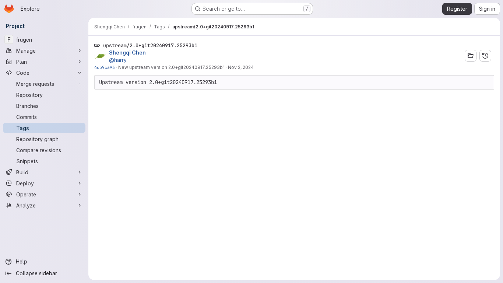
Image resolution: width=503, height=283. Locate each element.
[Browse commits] (485, 56)
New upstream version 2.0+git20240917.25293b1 (171, 67)
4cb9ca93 (104, 67)
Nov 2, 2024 (241, 67)
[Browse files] (470, 56)
